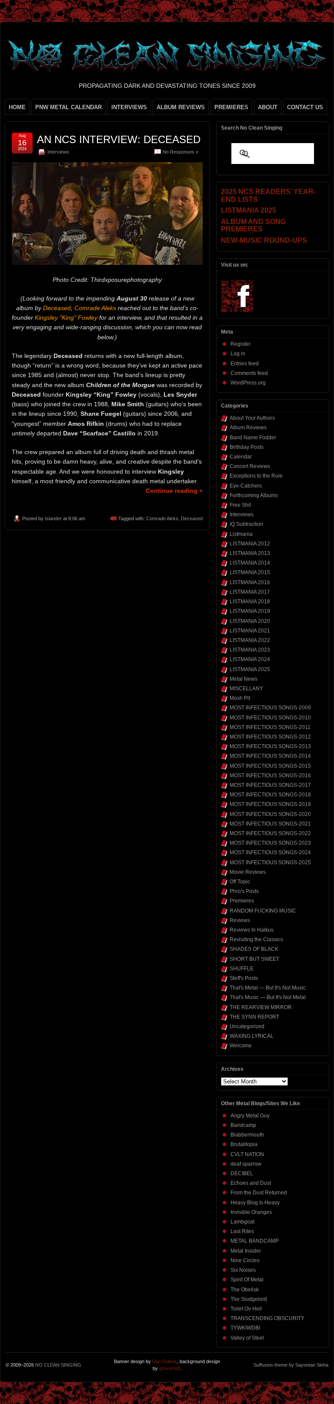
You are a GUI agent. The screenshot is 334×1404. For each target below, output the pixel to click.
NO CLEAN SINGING (58, 1364)
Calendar (241, 457)
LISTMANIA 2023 (250, 650)
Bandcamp (243, 1125)
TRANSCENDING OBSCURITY (267, 1318)
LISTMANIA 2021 (250, 631)
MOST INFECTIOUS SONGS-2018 (270, 795)
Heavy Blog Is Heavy (255, 1203)
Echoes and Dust (250, 1183)
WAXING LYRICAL (252, 1036)
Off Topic (240, 882)
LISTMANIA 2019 (250, 611)
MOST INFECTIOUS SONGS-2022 (270, 833)
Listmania (241, 534)
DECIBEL (241, 1173)
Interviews (58, 151)
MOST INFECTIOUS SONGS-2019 (270, 804)
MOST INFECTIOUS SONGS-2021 (270, 824)
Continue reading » (174, 490)
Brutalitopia (243, 1144)
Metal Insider (245, 1251)
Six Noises (243, 1270)
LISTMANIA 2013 (250, 553)
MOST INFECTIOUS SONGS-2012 (270, 737)
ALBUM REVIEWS (181, 107)
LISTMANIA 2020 (250, 621)
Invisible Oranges (251, 1212)
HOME (17, 107)
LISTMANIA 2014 (250, 563)
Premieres (242, 901)
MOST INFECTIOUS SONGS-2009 (270, 708)
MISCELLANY (246, 688)
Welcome (241, 1046)
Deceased (192, 518)
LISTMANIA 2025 (250, 669)
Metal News (243, 679)
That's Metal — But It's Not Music (268, 988)
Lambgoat (242, 1222)
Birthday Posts (247, 447)
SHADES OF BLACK (254, 949)
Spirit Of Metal (247, 1280)
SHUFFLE (242, 969)
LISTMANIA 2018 (250, 601)
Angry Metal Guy (250, 1116)
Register (240, 344)
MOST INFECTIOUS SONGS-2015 (270, 766)
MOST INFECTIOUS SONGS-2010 (270, 718)
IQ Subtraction (246, 524)
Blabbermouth (247, 1135)
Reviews (240, 920)
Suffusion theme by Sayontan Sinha (291, 1364)
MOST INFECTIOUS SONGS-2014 (270, 756)
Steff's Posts (244, 978)
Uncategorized (247, 1026)
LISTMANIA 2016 (250, 582)
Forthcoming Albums (254, 495)
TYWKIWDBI (245, 1328)
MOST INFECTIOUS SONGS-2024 (270, 852)
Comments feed (249, 373)
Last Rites (242, 1231)
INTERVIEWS (129, 107)
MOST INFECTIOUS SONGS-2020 (270, 814)
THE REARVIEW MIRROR (261, 1007)
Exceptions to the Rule (256, 476)
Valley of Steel (247, 1338)
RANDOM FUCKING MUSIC (263, 911)
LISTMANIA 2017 (250, 592)
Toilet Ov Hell (246, 1309)
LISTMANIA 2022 (250, 640)
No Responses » (180, 151)
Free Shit (240, 505)
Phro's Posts (244, 891)
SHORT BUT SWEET (254, 959)
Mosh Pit (240, 698)
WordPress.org (248, 383)
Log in (237, 354)
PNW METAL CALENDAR (68, 107)
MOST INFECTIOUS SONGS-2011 (270, 727)
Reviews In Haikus (252, 930)
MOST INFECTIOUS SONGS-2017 (270, 785)
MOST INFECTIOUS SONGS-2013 (270, 746)
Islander (53, 518)
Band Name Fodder (253, 438)
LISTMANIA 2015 (250, 572)
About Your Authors (252, 418)
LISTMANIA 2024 (250, 659)
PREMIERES (231, 107)
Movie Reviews (248, 872)
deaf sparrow (245, 1164)
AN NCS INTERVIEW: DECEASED (118, 139)
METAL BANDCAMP (254, 1241)
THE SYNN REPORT (254, 1017)
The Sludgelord (248, 1299)
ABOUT (267, 107)
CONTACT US (305, 107)
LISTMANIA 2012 (250, 544)
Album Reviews (248, 428)
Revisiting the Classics (256, 939)
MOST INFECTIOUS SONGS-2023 (270, 843)
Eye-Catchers (246, 486)
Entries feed (244, 364)
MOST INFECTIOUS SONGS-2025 (270, 862)
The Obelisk (244, 1290)
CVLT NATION (247, 1154)
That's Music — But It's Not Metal (268, 997)
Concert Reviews (250, 466)
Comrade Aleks (162, 518)
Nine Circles (245, 1260)
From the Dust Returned (258, 1193)
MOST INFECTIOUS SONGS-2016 (270, 775)
